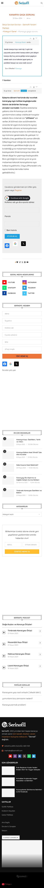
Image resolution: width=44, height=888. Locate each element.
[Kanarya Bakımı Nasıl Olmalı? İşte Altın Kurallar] (8, 455)
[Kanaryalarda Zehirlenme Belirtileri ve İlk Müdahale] (8, 793)
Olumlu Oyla (30, 86)
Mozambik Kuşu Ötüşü (17, 642)
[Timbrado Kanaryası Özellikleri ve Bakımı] (8, 493)
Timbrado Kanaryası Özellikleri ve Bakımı (29, 492)
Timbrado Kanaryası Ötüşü (20, 630)
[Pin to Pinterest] (25, 262)
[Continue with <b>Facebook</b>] (7, 244)
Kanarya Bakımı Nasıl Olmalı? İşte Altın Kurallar (29, 453)
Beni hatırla (11, 230)
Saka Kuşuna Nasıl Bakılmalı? (27, 465)
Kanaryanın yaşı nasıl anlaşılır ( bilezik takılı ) (21, 692)
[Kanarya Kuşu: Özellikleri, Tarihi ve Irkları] (8, 442)
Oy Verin (30, 38)
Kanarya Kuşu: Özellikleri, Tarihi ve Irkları (28, 441)
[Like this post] (17, 262)
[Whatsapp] (29, 756)
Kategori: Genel (10, 31)
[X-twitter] (24, 756)
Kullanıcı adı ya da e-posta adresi (19, 202)
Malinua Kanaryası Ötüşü (19, 654)
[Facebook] (19, 756)
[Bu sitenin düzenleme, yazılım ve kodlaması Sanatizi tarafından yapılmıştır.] (22, 877)
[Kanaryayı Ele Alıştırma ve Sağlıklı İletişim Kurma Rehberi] (8, 481)
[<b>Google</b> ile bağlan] (15, 244)
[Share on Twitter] (22, 262)
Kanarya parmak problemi (14, 705)
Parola (8, 216)
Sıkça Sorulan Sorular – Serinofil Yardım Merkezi (19, 26)
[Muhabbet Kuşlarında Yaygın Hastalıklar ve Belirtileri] (8, 781)
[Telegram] (34, 756)
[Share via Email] (27, 262)
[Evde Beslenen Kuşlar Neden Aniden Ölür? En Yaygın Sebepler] (8, 770)
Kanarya (18, 68)
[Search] (41, 3)
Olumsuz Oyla (36, 87)
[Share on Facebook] (20, 262)
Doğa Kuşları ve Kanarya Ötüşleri (17, 624)
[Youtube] (10, 756)
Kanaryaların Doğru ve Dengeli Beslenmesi (22, 865)
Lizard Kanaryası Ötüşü (18, 665)
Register (18, 190)
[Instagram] (15, 756)
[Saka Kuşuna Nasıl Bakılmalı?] (8, 468)
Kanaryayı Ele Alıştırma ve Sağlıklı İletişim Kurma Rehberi (27, 479)
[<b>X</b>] (23, 244)
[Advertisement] (22, 401)
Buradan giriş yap (9, 370)
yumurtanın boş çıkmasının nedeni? (17, 698)
